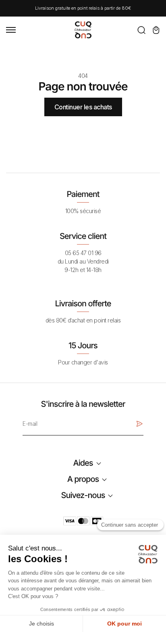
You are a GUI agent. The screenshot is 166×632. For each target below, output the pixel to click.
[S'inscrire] (139, 423)
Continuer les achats (83, 107)
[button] (141, 30)
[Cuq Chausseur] (83, 29)
